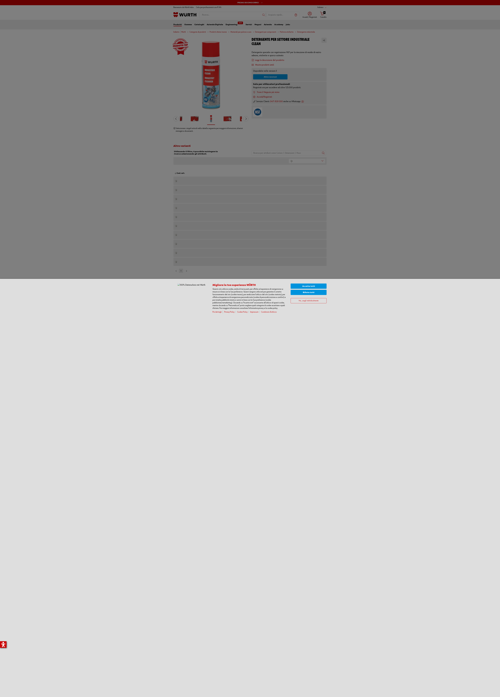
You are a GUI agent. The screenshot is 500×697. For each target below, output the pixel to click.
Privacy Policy (229, 312)
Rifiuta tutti (308, 292)
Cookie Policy (242, 312)
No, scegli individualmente (308, 301)
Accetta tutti (308, 286)
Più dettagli (217, 312)
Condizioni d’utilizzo (269, 312)
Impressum (254, 312)
